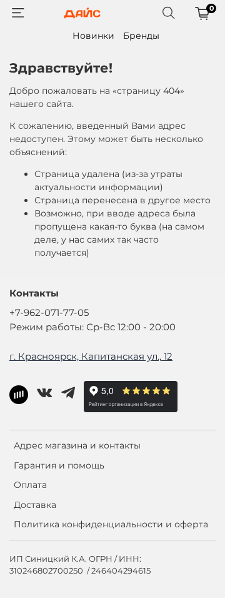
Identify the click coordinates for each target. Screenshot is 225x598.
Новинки (93, 35)
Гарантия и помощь (59, 465)
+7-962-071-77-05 (49, 312)
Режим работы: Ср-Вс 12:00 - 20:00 (92, 327)
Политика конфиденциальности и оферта (111, 524)
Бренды (141, 35)
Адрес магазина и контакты (77, 445)
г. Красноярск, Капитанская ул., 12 (90, 356)
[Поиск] (169, 13)
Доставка (35, 504)
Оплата (30, 484)
